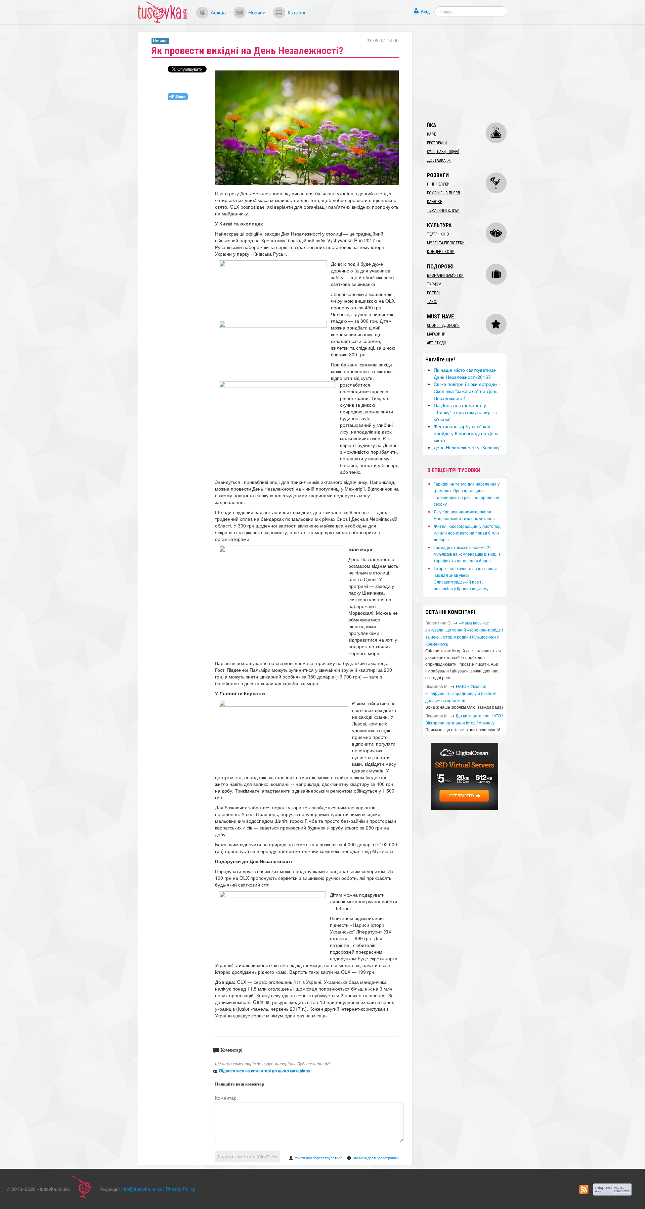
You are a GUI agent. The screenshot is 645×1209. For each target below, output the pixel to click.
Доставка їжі (439, 160)
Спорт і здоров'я (443, 325)
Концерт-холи (441, 251)
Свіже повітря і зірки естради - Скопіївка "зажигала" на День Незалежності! (467, 391)
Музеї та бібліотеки (446, 243)
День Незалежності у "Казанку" (467, 447)
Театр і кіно (438, 234)
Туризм (434, 284)
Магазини (436, 334)
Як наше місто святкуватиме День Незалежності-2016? (465, 373)
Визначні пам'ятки (445, 275)
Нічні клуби (438, 184)
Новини (256, 12)
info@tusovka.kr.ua (141, 1189)
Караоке (434, 201)
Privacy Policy (180, 1189)
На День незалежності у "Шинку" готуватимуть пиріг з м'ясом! (465, 412)
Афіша (218, 12)
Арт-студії (436, 343)
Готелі (433, 293)
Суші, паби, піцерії (443, 151)
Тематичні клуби (443, 210)
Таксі (432, 301)
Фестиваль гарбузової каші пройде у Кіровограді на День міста (466, 433)
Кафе (431, 134)
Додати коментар (247, 1156)
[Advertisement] (472, 73)
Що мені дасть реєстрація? (376, 1157)
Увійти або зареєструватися (318, 1157)
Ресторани (437, 143)
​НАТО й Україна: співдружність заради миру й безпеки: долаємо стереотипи (461, 693)
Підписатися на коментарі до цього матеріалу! (265, 1071)
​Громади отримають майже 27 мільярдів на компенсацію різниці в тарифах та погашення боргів (467, 553)
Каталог (297, 12)
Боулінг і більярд (443, 193)
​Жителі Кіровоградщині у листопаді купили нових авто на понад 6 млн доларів (468, 532)
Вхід (425, 11)
